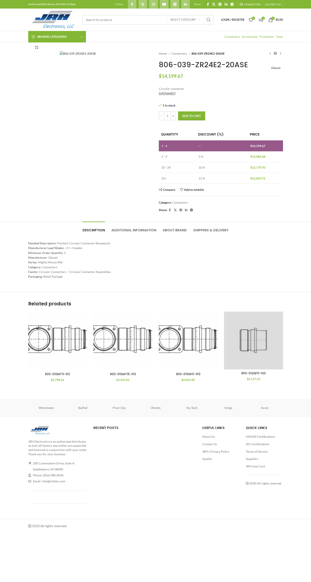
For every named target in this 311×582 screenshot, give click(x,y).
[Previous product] (270, 53)
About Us (208, 436)
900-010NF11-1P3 (188, 374)
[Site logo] (53, 19)
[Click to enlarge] (36, 47)
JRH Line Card (255, 466)
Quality (207, 459)
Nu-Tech (192, 408)
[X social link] (143, 4)
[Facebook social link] (132, 4)
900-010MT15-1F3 (123, 374)
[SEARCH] (209, 20)
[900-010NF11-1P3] (188, 341)
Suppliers (252, 459)
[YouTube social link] (164, 4)
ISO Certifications (257, 444)
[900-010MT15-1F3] (122, 341)
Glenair (276, 68)
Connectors (232, 36)
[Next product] (280, 53)
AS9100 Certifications (260, 436)
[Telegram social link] (232, 4)
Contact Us (209, 444)
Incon (264, 408)
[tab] (94, 228)
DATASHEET (167, 93)
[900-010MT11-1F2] (57, 341)
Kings (228, 408)
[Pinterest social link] (175, 4)
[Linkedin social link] (185, 4)
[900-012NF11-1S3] (253, 340)
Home (163, 53)
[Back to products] (275, 53)
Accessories (250, 36)
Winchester (46, 408)
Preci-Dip (119, 408)
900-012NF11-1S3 (253, 373)
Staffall (82, 408)
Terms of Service (257, 451)
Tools (279, 36)
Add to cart (191, 116)
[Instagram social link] (153, 4)
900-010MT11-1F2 (57, 374)
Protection (267, 36)
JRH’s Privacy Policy (215, 451)
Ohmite (155, 408)
